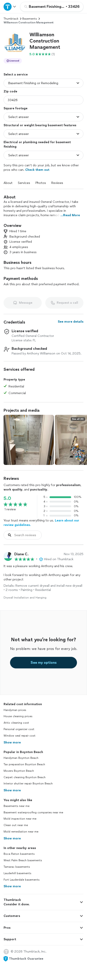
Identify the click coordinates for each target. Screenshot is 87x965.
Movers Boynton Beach (19, 770)
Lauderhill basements (17, 873)
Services (24, 183)
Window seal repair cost (19, 735)
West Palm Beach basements (23, 860)
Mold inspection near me (20, 818)
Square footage (15, 108)
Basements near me (16, 806)
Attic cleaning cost (16, 722)
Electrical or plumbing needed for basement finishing (37, 144)
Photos (40, 183)
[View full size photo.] (29, 440)
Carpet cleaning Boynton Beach (25, 777)
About (8, 183)
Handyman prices (15, 710)
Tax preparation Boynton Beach (24, 764)
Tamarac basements (17, 866)
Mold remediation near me (21, 831)
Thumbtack (11, 18)
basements (29, 18)
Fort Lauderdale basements (21, 879)
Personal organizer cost (19, 729)
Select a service (16, 74)
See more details (70, 322)
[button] (15, 43)
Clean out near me (16, 825)
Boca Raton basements (19, 853)
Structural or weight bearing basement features (40, 125)
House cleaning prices (18, 716)
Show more (12, 742)
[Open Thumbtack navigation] (10, 6)
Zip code (10, 91)
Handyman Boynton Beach (21, 757)
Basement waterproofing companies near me (33, 812)
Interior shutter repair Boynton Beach (28, 783)
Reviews (57, 183)
